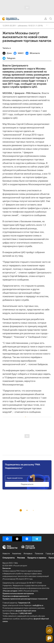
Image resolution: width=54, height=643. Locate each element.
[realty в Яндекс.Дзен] (17, 538)
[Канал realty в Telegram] (36, 538)
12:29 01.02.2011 (9, 26)
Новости (6, 553)
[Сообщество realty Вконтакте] (27, 538)
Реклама (21, 558)
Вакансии (7, 568)
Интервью (28, 553)
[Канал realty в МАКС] (7, 538)
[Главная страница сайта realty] (15, 18)
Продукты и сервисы (36, 558)
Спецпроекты (9, 558)
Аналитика (16, 553)
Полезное (39, 553)
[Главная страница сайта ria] (3, 18)
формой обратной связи (26, 611)
